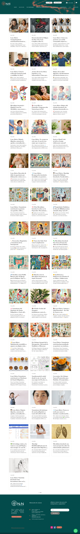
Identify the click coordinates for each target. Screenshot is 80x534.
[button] (76, 2)
